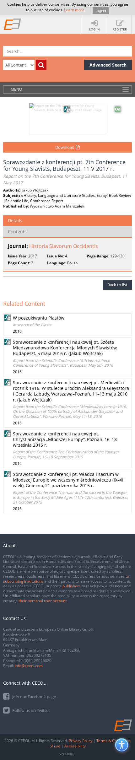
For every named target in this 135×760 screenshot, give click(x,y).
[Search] (41, 65)
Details (15, 221)
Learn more (74, 10)
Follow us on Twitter (30, 710)
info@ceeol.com (29, 665)
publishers (71, 586)
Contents (17, 231)
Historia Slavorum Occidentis (63, 246)
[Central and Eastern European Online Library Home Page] (12, 23)
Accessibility (75, 746)
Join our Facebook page (33, 696)
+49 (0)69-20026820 (33, 660)
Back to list (117, 285)
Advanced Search (108, 65)
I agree (100, 10)
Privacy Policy (80, 740)
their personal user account (43, 600)
